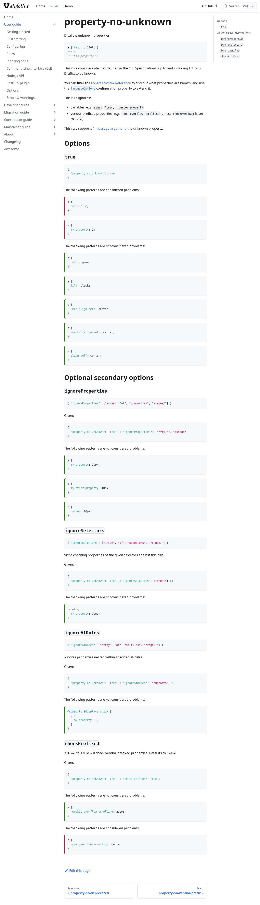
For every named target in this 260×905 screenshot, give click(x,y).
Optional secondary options (234, 32)
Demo (68, 6)
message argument (111, 128)
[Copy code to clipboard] (202, 47)
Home (41, 6)
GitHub (207, 6)
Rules (54, 6)
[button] (30, 24)
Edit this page (79, 870)
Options (222, 21)
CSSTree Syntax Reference (111, 83)
